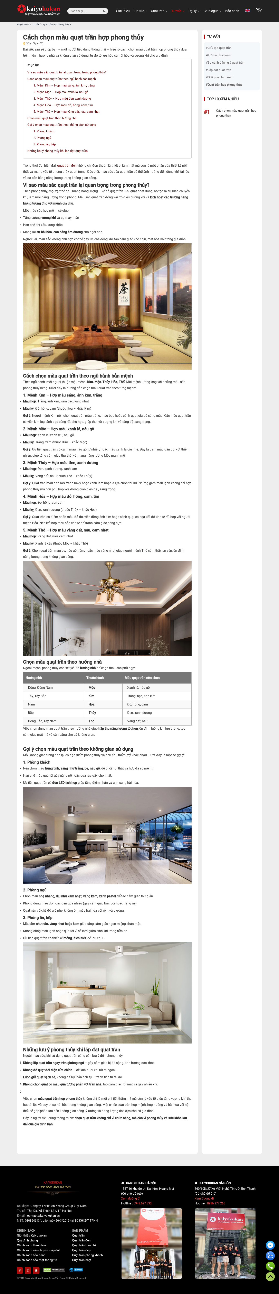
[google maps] (28, 1270)
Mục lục (33, 65)
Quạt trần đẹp (81, 1250)
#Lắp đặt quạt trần (218, 70)
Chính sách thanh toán (32, 1245)
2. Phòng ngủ (42, 138)
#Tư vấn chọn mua (218, 55)
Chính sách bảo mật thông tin (37, 1260)
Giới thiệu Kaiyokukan (32, 1235)
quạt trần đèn (67, 165)
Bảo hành (232, 11)
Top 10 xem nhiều (223, 99)
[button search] (104, 11)
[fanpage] (20, 1270)
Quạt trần (157, 11)
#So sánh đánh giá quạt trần (225, 62)
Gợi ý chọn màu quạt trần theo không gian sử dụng (61, 125)
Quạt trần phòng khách (87, 1255)
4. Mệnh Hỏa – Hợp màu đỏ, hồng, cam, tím (63, 105)
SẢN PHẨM (80, 1230)
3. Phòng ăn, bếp (44, 144)
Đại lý (193, 11)
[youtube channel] (36, 1270)
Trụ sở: (22, 1211)
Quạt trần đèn (81, 1240)
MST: (21, 1220)
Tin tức (139, 11)
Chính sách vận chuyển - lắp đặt (38, 1250)
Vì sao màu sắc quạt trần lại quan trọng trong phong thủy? (66, 72)
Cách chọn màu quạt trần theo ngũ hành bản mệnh (61, 79)
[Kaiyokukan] (39, 11)
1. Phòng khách (43, 131)
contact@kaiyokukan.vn (43, 1216)
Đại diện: (23, 1206)
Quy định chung (27, 1240)
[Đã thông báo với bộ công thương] (76, 1270)
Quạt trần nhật (81, 1260)
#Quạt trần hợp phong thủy (224, 84)
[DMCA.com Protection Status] (54, 1270)
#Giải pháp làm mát (219, 77)
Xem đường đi (130, 1198)
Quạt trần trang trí (84, 1245)
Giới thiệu (123, 11)
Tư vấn (176, 11)
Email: (21, 1216)
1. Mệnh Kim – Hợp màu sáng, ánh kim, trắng (64, 85)
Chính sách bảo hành (31, 1255)
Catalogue (211, 11)
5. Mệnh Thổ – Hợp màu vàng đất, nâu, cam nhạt (66, 111)
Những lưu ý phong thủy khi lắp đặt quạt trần (57, 151)
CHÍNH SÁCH (26, 1230)
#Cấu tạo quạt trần (218, 48)
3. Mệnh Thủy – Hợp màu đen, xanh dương (62, 98)
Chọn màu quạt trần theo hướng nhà (51, 118)
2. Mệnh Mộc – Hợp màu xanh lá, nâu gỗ (60, 92)
